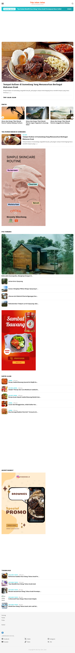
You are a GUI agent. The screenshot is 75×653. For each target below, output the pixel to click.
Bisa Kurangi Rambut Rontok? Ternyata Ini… (23, 412)
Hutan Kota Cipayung (15, 281)
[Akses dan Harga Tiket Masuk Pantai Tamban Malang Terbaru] (13, 113)
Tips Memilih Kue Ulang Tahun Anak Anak (22, 584)
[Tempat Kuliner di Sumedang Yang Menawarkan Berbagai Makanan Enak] (37, 62)
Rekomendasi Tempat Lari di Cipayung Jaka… (23, 304)
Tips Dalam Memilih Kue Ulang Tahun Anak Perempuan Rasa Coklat (26, 9)
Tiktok (28, 642)
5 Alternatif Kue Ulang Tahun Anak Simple (22, 599)
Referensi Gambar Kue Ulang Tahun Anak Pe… (23, 576)
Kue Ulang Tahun (13, 575)
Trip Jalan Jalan (37, 2)
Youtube (6, 642)
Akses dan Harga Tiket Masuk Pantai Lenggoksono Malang (60, 122)
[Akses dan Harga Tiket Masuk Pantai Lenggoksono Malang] (61, 113)
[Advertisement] (37, 26)
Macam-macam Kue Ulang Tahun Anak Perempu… (24, 591)
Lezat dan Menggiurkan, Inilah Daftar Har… (22, 404)
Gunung (4, 615)
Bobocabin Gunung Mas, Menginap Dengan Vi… (17, 276)
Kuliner (25, 135)
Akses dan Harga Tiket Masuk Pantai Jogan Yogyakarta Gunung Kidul (37, 123)
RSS (51, 642)
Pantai (3, 618)
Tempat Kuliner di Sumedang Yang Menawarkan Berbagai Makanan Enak (32, 86)
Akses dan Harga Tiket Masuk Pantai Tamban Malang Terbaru (12, 122)
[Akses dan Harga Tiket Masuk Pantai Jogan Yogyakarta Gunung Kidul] (37, 113)
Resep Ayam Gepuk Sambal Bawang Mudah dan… (24, 397)
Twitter (28, 639)
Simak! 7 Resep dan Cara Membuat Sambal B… (23, 390)
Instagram (52, 639)
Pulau (3, 620)
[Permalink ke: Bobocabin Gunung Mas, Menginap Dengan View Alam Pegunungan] (37, 254)
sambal (10, 380)
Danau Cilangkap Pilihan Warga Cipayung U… (23, 289)
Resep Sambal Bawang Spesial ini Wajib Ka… (23, 382)
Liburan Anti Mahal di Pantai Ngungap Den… (23, 296)
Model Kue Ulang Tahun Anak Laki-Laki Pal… (23, 606)
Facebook (6, 639)
